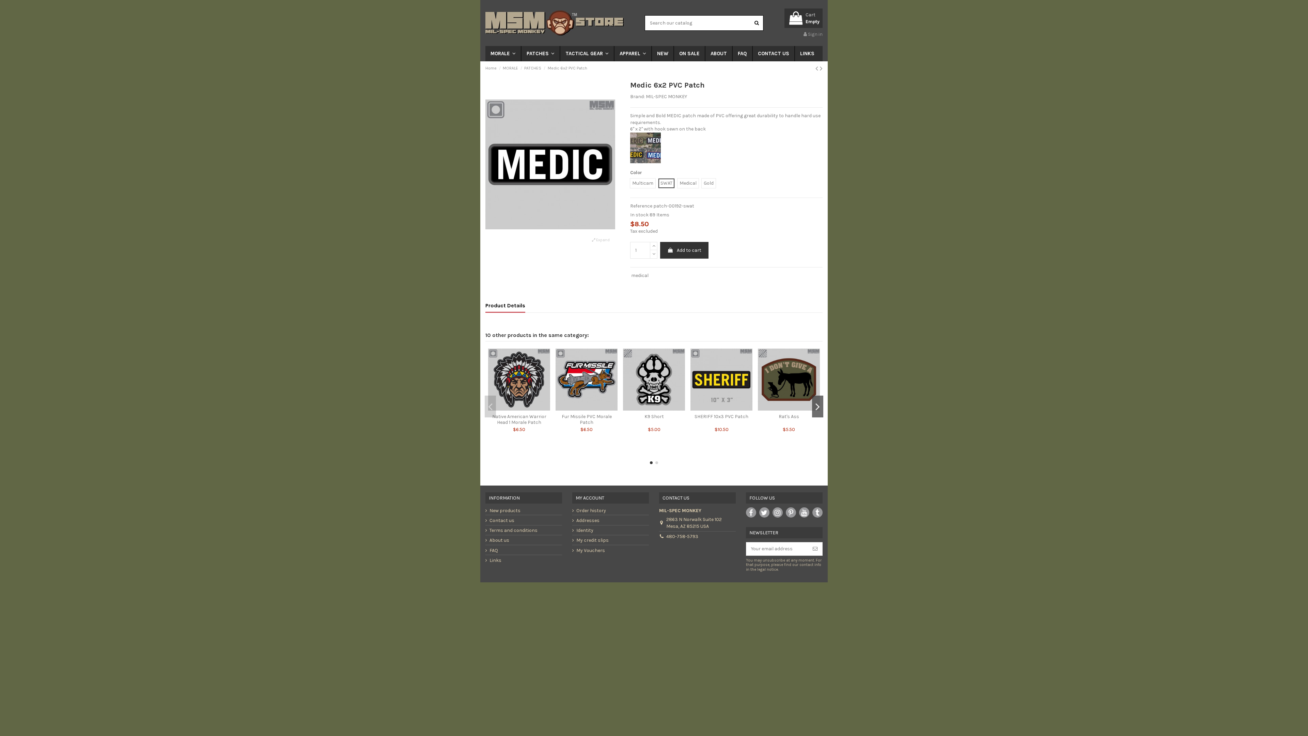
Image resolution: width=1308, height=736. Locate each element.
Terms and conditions (513, 530)
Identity (584, 530)
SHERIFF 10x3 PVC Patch (721, 416)
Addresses (588, 520)
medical (640, 275)
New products (504, 510)
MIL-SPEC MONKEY (666, 96)
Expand (602, 240)
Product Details (505, 305)
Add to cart (689, 250)
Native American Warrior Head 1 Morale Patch (519, 419)
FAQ (493, 550)
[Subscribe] (815, 548)
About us (499, 540)
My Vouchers (590, 550)
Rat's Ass (789, 416)
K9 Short (654, 416)
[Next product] (821, 68)
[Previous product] (817, 68)
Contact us (501, 520)
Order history (591, 510)
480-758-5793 (682, 536)
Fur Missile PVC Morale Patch (587, 419)
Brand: (637, 96)
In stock (639, 215)
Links (495, 560)
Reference (641, 206)
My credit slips (592, 540)
